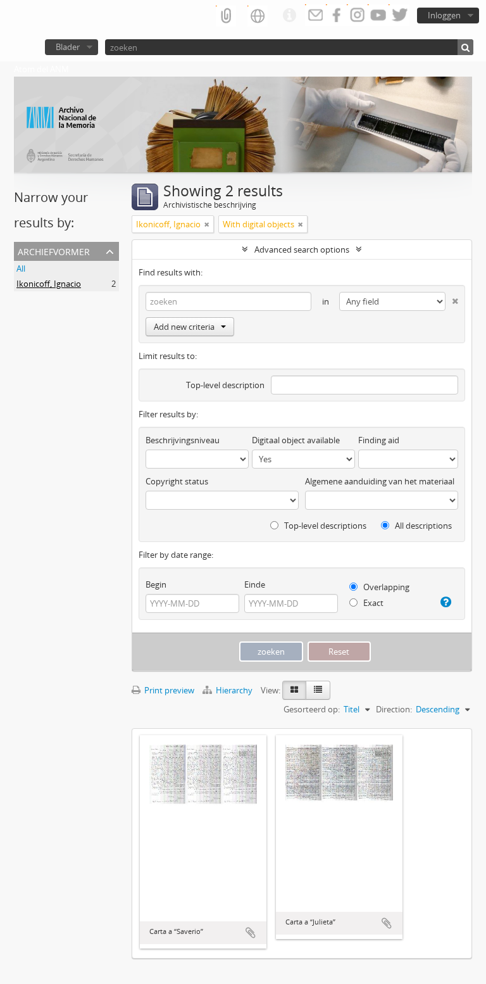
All (20, 268)
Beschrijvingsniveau (183, 440)
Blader (68, 47)
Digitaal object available (296, 440)
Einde (254, 584)
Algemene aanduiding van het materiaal (379, 481)
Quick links (289, 16)
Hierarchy (234, 690)
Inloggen (444, 15)
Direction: (394, 709)
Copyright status (177, 481)
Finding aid (378, 440)
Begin (156, 584)
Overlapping (385, 587)
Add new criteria (184, 326)
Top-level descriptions (324, 525)
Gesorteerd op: (312, 709)
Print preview (168, 690)
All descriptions (422, 525)
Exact (372, 603)
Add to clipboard (250, 932)
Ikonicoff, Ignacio (48, 283)
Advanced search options (301, 249)
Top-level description (225, 385)
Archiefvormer (54, 250)
